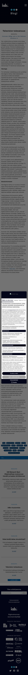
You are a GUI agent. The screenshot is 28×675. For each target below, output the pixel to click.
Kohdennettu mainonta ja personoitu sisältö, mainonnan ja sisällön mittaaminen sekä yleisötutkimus (12, 342)
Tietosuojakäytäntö (14, 380)
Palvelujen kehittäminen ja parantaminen (10, 337)
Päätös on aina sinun (7, 300)
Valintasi (16, 300)
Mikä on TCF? (22, 300)
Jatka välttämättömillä (14, 377)
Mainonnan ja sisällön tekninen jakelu (13, 360)
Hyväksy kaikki (14, 373)
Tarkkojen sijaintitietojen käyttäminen (13, 348)
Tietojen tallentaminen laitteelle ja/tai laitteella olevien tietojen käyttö (12, 334)
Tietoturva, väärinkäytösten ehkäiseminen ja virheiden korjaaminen (13, 357)
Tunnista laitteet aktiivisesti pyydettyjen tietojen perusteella (13, 351)
